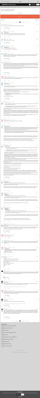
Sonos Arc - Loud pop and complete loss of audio (8, 332)
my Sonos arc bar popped (4, 341)
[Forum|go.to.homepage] (9, 4)
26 (23, 22)
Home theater (3, 326)
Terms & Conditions (14, 352)
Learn (4, 1)
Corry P (5, 281)
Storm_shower (5, 62)
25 (22, 22)
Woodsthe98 (5, 53)
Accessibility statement (25, 352)
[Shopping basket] (38, 1)
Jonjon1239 (5, 240)
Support (7, 1)
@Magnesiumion (6, 282)
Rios (4, 125)
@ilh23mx (5, 225)
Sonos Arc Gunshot (4, 334)
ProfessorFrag (5, 31)
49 (26, 22)
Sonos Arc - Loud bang (4, 330)
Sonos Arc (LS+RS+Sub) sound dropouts (6, 339)
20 (16, 22)
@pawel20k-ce (6, 300)
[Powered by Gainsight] (20, 350)
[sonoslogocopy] (20, 1)
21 (17, 22)
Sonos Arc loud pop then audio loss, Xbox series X (8, 325)
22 (18, 22)
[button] (0, 4)
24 (21, 22)
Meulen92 (5, 24)
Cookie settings (20, 352)
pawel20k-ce (5, 76)
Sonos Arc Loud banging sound (5, 343)
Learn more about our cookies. (33, 392)
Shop (2, 1)
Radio (9, 1)
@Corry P (5, 257)
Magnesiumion (5, 256)
